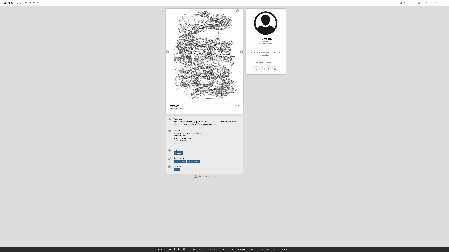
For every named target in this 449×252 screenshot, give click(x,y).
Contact (252, 249)
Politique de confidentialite (237, 249)
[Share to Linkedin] (274, 69)
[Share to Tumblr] (268, 69)
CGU (223, 249)
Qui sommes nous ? (198, 249)
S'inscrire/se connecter (429, 3)
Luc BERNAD (266, 39)
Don (274, 249)
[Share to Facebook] (262, 69)
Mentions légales (263, 249)
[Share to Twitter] (255, 69)
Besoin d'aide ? (213, 249)
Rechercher (408, 3)
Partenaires (283, 249)
